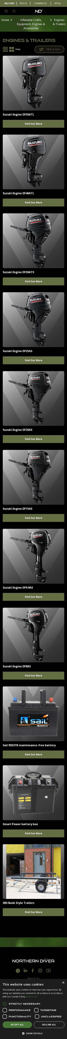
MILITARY (9, 3)
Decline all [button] (49, 1024)
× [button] (63, 982)
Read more (32, 996)
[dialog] (33, 1009)
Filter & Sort (53, 49)
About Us (33, 978)
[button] (33, 1033)
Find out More (33, 123)
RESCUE (23, 3)
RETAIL (58, 3)
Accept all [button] (17, 1024)
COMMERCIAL (40, 3)
